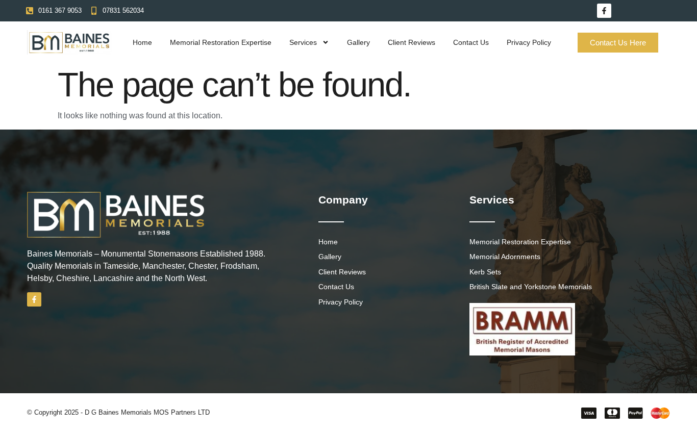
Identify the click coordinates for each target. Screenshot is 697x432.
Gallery (358, 42)
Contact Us (471, 42)
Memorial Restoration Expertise (220, 42)
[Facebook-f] (604, 11)
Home (142, 42)
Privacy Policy (529, 42)
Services (303, 42)
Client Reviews (411, 42)
